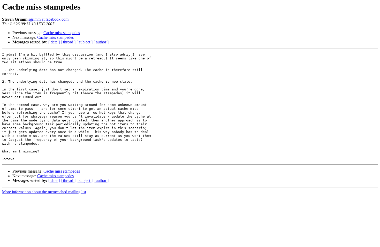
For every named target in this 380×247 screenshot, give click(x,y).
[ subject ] (85, 42)
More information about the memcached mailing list (44, 192)
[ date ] (54, 42)
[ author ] (101, 42)
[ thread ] (68, 42)
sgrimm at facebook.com (48, 19)
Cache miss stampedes (61, 32)
